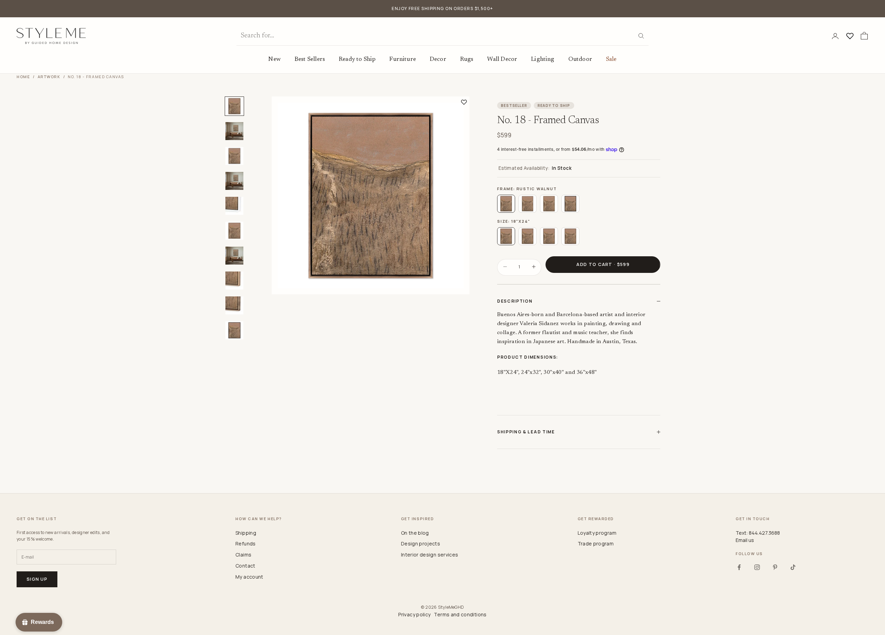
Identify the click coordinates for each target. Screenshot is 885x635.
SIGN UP (510, 347)
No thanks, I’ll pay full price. (484, 371)
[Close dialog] (571, 235)
